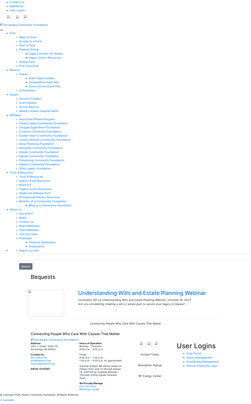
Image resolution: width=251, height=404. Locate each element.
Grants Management (199, 357)
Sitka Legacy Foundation (35, 168)
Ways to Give (27, 37)
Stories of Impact (30, 98)
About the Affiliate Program (37, 119)
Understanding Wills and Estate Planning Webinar (142, 293)
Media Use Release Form (35, 193)
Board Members (29, 226)
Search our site (29, 250)
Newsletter (17, 6)
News (22, 217)
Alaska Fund (27, 61)
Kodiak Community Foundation (39, 152)
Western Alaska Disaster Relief (38, 111)
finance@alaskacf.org (43, 363)
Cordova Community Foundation (40, 131)
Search (25, 266)
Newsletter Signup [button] (150, 365)
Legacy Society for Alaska (46, 53)
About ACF (26, 213)
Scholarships (27, 90)
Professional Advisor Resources (39, 197)
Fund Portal (193, 353)
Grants (23, 74)
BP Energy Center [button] (149, 376)
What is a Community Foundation (50, 205)
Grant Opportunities (41, 78)
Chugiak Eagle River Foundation (39, 127)
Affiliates (15, 115)
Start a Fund (27, 45)
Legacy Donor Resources (45, 57)
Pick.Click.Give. (29, 66)
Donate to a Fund (30, 41)
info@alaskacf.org (41, 360)
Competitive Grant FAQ (44, 82)
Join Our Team (28, 234)
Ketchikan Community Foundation (40, 148)
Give (13, 33)
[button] (9, 17)
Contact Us (17, 2)
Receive (15, 70)
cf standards (7, 400)
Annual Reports (29, 107)
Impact (14, 94)
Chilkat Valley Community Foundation (43, 123)
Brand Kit (25, 185)
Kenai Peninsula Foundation (36, 143)
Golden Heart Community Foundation (43, 135)
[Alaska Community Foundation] (24, 24)
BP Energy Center (89, 389)
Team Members (29, 230)
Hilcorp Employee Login (201, 365)
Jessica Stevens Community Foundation (45, 139)
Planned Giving (29, 49)
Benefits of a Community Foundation (42, 201)
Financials (25, 238)
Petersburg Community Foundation (41, 160)
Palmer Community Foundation (39, 156)
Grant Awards (28, 102)
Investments (36, 246)
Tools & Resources (21, 172)
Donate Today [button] (150, 354)
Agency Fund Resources (34, 180)
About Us (16, 209)
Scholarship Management (202, 361)
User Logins (17, 10)
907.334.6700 (39, 357)
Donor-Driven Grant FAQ (44, 86)
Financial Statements (42, 242)
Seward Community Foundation (39, 164)
